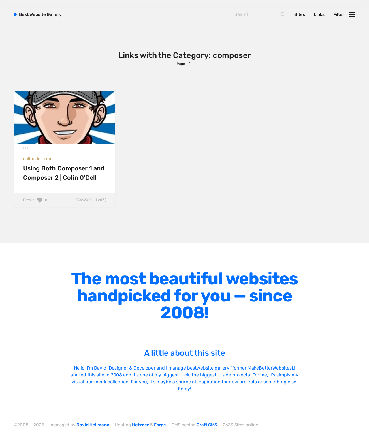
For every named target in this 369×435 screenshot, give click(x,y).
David (100, 368)
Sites (299, 14)
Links (319, 14)
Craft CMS (207, 424)
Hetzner (140, 424)
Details (64, 200)
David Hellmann (92, 424)
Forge (160, 424)
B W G (40, 14)
